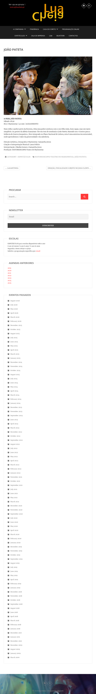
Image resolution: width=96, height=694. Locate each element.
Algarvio (60, 691)
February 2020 (15, 538)
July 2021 (13, 489)
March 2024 (14, 395)
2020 (9, 270)
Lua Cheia (42, 691)
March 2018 (14, 620)
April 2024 (14, 391)
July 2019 (13, 567)
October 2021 (15, 481)
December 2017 (16, 633)
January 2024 (15, 403)
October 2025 (15, 329)
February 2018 (15, 625)
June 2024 (14, 383)
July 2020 (14, 518)
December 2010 (16, 641)
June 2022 (14, 452)
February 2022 (15, 469)
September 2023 (16, 415)
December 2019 (16, 547)
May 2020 (14, 526)
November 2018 (16, 596)
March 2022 (14, 465)
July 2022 (13, 448)
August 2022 (15, 444)
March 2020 (14, 534)
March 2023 (14, 428)
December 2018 (16, 592)
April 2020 (14, 530)
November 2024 (16, 366)
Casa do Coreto (49, 29)
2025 (9, 283)
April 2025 (14, 350)
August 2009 (15, 649)
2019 (9, 268)
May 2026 (14, 309)
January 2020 (15, 543)
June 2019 (14, 571)
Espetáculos (20, 36)
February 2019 (15, 584)
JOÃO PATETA (80, 157)
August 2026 (15, 301)
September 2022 (16, 440)
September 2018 (16, 604)
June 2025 (14, 342)
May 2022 (14, 456)
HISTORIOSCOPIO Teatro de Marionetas (54, 157)
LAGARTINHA (11, 168)
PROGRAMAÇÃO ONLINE (70, 29)
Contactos (73, 36)
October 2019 (15, 555)
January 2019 (15, 588)
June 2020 (14, 522)
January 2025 (15, 358)
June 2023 (14, 420)
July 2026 (14, 305)
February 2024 (15, 399)
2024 (9, 280)
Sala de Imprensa (38, 36)
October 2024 (15, 370)
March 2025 (14, 354)
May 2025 (14, 346)
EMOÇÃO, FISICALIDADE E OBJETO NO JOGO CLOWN (69, 168)
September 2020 (16, 514)
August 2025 (15, 333)
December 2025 (16, 325)
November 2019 (16, 551)
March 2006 (15, 657)
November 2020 (16, 510)
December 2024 (16, 362)
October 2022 (15, 436)
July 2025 (13, 338)
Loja (50, 36)
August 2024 (15, 374)
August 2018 (15, 608)
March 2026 (14, 317)
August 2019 (15, 563)
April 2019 (14, 579)
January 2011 (15, 637)
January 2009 (15, 653)
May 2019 (14, 575)
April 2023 (14, 424)
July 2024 (14, 379)
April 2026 (14, 313)
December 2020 (16, 506)
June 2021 (14, 493)
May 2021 (13, 497)
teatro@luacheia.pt (17, 7)
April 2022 (14, 461)
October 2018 (15, 600)
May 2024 (14, 387)
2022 (9, 275)
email (38, 251)
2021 (9, 273)
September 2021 (16, 485)
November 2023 (16, 411)
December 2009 (16, 645)
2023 (9, 278)
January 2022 (15, 473)
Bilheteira (60, 36)
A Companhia (18, 29)
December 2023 (16, 407)
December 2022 (16, 432)
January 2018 (15, 629)
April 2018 (14, 616)
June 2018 (14, 612)
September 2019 (16, 559)
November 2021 (16, 477)
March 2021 (14, 502)
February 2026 (15, 321)
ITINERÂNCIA (34, 29)
